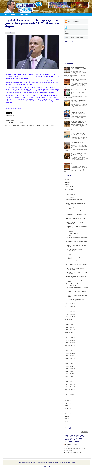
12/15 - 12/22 (69, 192)
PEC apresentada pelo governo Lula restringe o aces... (75, 261)
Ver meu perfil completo (72, 452)
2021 (66, 403)
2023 (66, 398)
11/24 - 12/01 (69, 304)
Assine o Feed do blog (73, 21)
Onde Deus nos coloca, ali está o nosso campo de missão (79, 111)
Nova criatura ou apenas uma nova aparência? (78, 164)
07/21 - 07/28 (69, 340)
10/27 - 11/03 (69, 314)
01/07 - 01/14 (69, 394)
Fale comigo (79, 37)
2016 (66, 416)
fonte (68, 462)
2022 (66, 400)
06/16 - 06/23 (69, 353)
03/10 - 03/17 (69, 371)
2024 (66, 184)
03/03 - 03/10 (69, 374)
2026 (66, 179)
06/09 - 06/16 (69, 355)
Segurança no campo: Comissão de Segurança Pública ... (75, 300)
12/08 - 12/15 (69, 194)
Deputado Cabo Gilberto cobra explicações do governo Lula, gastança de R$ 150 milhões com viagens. (32, 23)
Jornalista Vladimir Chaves (25, 462)
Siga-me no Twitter (72, 27)
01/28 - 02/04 (69, 387)
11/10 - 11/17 (69, 309)
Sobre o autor (14, 14)
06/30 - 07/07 (69, 348)
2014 (66, 421)
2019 (66, 408)
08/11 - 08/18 (69, 332)
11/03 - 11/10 (69, 311)
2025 (66, 182)
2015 (66, 418)
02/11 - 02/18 (69, 381)
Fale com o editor (24, 14)
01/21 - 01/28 (69, 389)
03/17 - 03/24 (69, 368)
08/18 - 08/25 (69, 329)
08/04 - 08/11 (69, 335)
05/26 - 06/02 (69, 361)
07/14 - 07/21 (69, 342)
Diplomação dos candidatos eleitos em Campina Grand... (75, 250)
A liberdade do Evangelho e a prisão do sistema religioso (78, 132)
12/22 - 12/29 (69, 189)
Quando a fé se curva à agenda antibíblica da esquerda (78, 90)
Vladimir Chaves (71, 444)
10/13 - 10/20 (69, 319)
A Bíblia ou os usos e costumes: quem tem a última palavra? (78, 122)
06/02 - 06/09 (69, 358)
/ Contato (73, 462)
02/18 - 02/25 (69, 379)
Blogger (79, 60)
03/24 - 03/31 (69, 366)
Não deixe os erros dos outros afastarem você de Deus (78, 101)
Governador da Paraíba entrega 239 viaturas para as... (75, 269)
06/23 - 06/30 (69, 350)
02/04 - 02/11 (69, 384)
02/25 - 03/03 (69, 376)
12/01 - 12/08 (69, 197)
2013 (66, 424)
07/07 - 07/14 (69, 345)
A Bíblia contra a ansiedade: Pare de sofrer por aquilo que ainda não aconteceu (79, 69)
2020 (66, 405)
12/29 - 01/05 (69, 187)
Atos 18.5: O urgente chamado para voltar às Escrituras (78, 154)
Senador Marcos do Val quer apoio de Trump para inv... (75, 284)
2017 (66, 413)
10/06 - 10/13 (69, 322)
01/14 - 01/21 (69, 392)
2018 (66, 411)
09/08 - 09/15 (69, 324)
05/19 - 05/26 (69, 363)
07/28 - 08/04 (69, 337)
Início (6, 14)
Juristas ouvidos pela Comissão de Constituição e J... (74, 223)
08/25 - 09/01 (69, 327)
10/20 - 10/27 (69, 317)
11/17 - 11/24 (69, 306)
